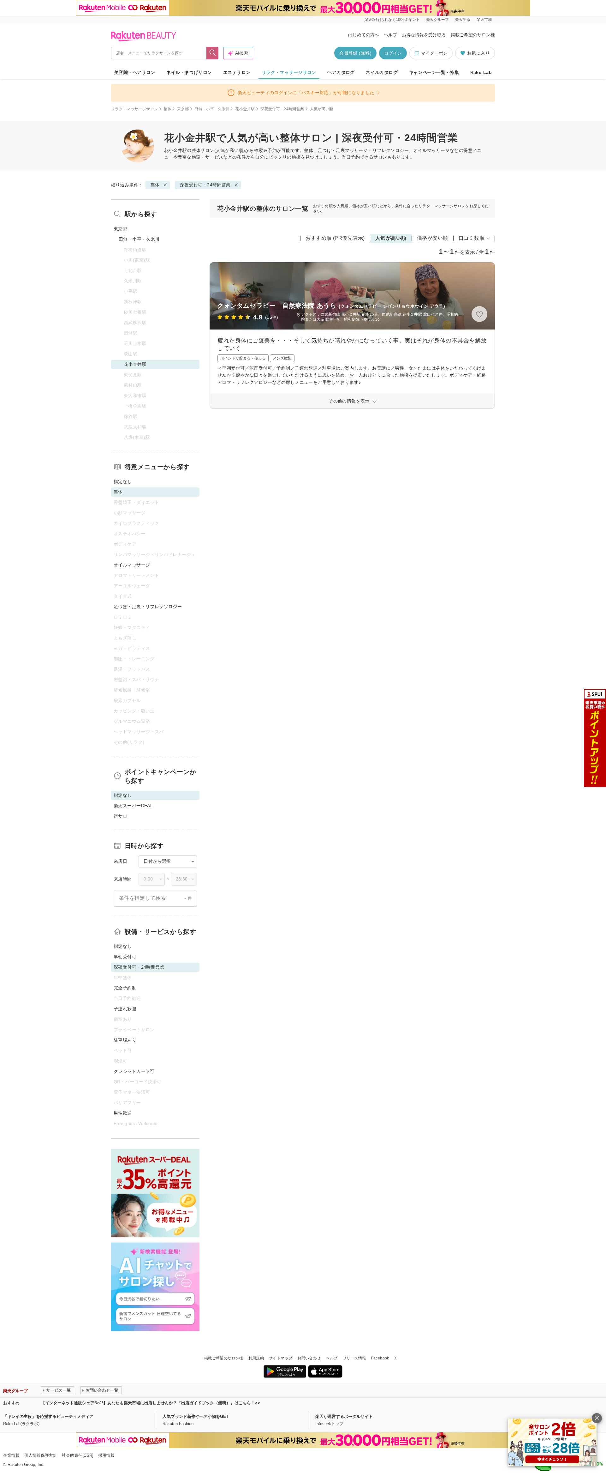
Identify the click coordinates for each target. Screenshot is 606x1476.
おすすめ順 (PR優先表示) (335, 238)
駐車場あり (125, 1040)
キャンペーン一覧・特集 (434, 72)
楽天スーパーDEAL (133, 805)
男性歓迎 (123, 1113)
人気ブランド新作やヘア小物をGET (196, 1416)
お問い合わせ (309, 1358)
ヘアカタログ (341, 72)
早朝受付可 (125, 956)
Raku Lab (481, 72)
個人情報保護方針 (40, 1455)
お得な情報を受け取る (424, 34)
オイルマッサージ (132, 564)
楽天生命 (462, 19)
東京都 (183, 109)
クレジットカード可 (134, 1071)
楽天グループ (437, 19)
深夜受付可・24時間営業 (282, 109)
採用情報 (106, 1455)
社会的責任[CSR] (77, 1455)
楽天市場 (484, 19)
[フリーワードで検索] (212, 53)
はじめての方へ (363, 34)
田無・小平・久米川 (211, 109)
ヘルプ (390, 34)
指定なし (123, 481)
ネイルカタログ (382, 72)
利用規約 (256, 1358)
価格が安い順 (432, 238)
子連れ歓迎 (125, 1008)
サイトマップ (280, 1358)
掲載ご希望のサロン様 (473, 34)
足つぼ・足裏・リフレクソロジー (148, 606)
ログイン (393, 53)
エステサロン (237, 72)
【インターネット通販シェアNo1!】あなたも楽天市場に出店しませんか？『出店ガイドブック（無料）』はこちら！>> (150, 1402)
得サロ (120, 816)
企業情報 (11, 1455)
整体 (167, 109)
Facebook (380, 1358)
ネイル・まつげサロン (189, 72)
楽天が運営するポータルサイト (344, 1416)
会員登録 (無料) (355, 53)
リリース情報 (354, 1358)
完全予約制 (125, 987)
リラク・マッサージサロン (289, 72)
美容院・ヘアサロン (134, 72)
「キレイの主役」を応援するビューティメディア (48, 1416)
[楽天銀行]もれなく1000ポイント (392, 19)
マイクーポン (434, 53)
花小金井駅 (245, 109)
